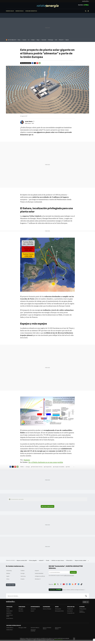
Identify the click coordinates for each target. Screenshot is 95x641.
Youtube (64, 584)
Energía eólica (20, 11)
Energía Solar (48, 466)
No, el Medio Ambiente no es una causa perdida (46, 462)
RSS (72, 584)
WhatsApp (55, 584)
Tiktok (81, 584)
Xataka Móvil (9, 611)
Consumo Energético (31, 11)
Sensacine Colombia (33, 630)
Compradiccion (70, 613)
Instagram (67, 584)
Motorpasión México (58, 628)
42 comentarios (26, 63)
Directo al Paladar (47, 609)
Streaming (9, 570)
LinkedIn (78, 584)
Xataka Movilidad (39, 573)
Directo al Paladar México (47, 628)
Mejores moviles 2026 (22, 560)
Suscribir (73, 572)
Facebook (88, 11)
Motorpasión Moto (59, 611)
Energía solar (10, 11)
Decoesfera (70, 611)
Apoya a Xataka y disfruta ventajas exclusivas (73, 589)
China (19, 39)
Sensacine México (35, 627)
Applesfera (8, 613)
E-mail (40, 63)
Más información (58, 639)
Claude (47, 560)
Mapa (38, 39)
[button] (29, 121)
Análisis (22, 570)
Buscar (86, 596)
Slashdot (27, 460)
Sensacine (33, 609)
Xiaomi (67, 39)
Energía (48, 6)
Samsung (23, 576)
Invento (24, 39)
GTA (56, 39)
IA (28, 39)
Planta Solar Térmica (37, 466)
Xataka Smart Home (9, 615)
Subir (84, 602)
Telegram (70, 584)
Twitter (85, 11)
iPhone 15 (61, 39)
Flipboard (37, 63)
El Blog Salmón (82, 609)
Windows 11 (37, 579)
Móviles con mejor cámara (58, 560)
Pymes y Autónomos (82, 611)
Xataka (8, 609)
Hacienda (44, 39)
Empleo (22, 579)
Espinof (32, 611)
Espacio (37, 570)
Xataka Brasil (9, 629)
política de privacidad (69, 575)
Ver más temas (10, 584)
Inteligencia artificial (40, 576)
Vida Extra (21, 611)
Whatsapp (50, 39)
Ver (48, 506)
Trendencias (70, 609)
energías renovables (59, 466)
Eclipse (33, 39)
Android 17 (41, 560)
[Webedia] (85, 1)
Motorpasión (58, 609)
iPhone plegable (33, 560)
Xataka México (9, 627)
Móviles (8, 573)
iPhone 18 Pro (69, 560)
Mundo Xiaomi (9, 618)
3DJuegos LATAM (22, 627)
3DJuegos (21, 609)
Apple (7, 576)
